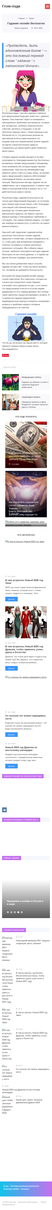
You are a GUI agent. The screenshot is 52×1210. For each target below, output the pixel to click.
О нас (6, 1185)
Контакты (25, 1188)
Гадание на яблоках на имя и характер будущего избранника (10, 382)
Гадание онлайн (9, 367)
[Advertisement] (26, 1148)
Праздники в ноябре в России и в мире (20, 902)
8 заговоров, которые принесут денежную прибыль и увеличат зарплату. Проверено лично (25, 456)
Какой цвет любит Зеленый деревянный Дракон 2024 (29, 1101)
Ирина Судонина (21, 28)
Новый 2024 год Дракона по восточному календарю (21, 748)
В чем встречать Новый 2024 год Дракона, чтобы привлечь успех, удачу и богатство (24, 649)
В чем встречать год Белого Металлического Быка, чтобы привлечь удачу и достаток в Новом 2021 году (30, 977)
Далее (11, 599)
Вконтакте (4, 809)
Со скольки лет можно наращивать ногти (25, 717)
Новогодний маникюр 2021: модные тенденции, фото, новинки (33, 942)
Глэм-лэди (11, 6)
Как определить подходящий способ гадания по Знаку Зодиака (23, 505)
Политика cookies (11, 1188)
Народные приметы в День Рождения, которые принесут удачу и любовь (10, 402)
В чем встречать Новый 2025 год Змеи (24, 581)
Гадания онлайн (26, 314)
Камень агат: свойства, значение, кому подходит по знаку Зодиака (23, 514)
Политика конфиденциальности (24, 1185)
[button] (8, 912)
